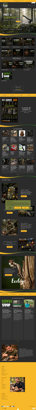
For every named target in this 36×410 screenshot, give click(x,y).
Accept (18, 207)
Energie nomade (3, 388)
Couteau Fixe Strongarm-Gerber (5, 138)
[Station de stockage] (27, 245)
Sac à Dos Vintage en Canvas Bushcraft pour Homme (22, 139)
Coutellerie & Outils (4, 384)
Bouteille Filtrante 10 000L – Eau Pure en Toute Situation (22, 153)
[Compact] (9, 190)
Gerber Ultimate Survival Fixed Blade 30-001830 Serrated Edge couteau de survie (14, 168)
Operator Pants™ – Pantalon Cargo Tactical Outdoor (22, 166)
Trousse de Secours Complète (13, 152)
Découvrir (23, 196)
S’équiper (18, 21)
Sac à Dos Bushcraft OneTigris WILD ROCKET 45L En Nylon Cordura (30, 139)
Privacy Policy (12, 205)
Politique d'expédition (5, 294)
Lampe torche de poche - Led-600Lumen (6, 166)
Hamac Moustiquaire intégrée (29, 152)
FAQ (29, 294)
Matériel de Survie (4, 385)
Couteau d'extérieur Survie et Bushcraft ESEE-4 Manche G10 (6, 153)
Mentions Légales (21, 294)
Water (2, 382)
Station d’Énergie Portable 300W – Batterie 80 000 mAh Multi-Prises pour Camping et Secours (30, 168)
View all (18, 174)
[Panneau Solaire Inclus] (22, 247)
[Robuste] (13, 196)
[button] (1, 5)
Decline (25, 207)
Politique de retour (13, 294)
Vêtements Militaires (4, 387)
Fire (2, 383)
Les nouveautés (3, 386)
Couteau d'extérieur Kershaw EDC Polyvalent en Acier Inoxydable (14, 139)
